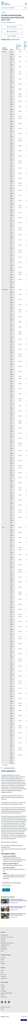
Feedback (24, 1020)
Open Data (3, 939)
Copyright (3, 987)
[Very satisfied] (10, 885)
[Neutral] (7, 885)
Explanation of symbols (9, 768)
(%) (25, 46)
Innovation (3, 976)
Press (2, 972)
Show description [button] (12, 36)
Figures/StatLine (4, 935)
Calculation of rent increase (7, 937)
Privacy (2, 961)
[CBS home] (7, 3)
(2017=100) (18, 47)
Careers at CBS (4, 978)
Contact (2, 970)
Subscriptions (4, 997)
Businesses (3, 957)
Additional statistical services (7, 943)
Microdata (3, 941)
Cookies (2, 989)
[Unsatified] (5, 885)
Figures (3, 12)
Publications (3, 947)
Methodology (4, 949)
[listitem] (2, 1002)
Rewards (3, 963)
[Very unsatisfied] (3, 885)
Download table (13, 31)
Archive (2, 995)
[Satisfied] (8, 885)
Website (3, 985)
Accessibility (3, 991)
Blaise (2, 951)
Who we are (3, 974)
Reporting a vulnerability (6, 993)
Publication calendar (5, 1007)
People (2, 959)
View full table (12, 27)
